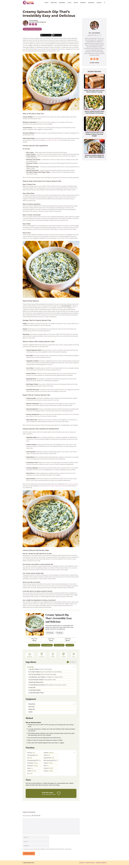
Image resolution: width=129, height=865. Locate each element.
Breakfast (62, 2)
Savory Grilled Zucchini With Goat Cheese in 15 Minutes (94, 112)
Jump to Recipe (46, 35)
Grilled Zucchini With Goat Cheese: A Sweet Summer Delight (94, 134)
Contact (99, 2)
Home (46, 2)
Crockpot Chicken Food (53, 140)
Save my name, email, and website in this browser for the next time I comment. (48, 849)
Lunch (69, 2)
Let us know (45, 794)
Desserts (83, 2)
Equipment (41, 656)
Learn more (94, 62)
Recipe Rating (27, 815)
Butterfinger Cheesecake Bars (56, 486)
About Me (54, 2)
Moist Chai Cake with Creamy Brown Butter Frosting (94, 91)
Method (53, 656)
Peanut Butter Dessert (71, 484)
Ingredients (29, 656)
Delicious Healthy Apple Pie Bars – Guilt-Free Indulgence (94, 156)
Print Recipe (57, 35)
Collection (91, 2)
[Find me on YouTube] (91, 59)
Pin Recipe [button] (59, 633)
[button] (104, 2)
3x (73, 662)
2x (70, 662)
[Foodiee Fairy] (28, 2)
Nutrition (63, 656)
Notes (73, 656)
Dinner (76, 2)
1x (67, 662)
